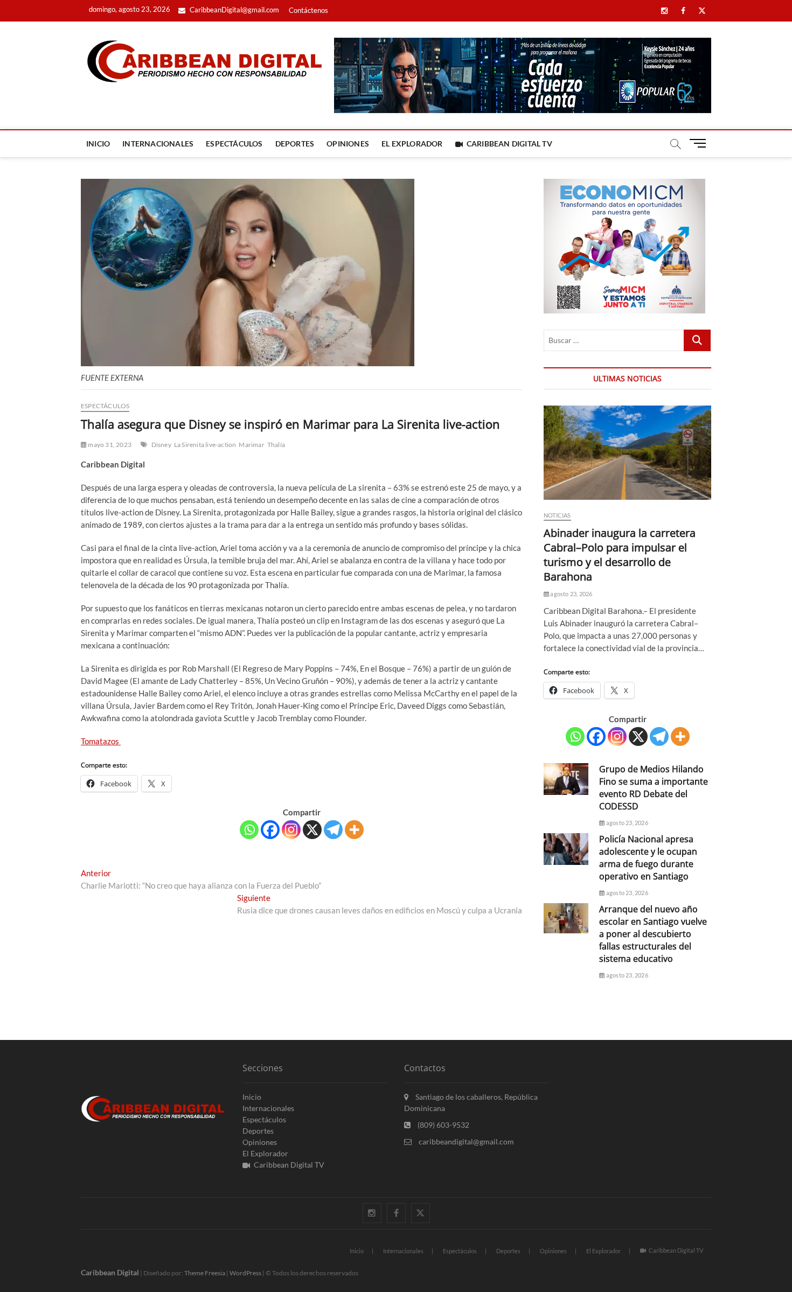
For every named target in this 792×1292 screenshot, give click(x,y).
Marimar (251, 445)
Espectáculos (234, 143)
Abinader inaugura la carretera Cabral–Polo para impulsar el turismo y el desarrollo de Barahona (620, 555)
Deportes (295, 143)
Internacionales (157, 143)
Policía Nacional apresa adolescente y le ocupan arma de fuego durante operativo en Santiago (648, 857)
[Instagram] (291, 829)
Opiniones (347, 143)
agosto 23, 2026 (570, 593)
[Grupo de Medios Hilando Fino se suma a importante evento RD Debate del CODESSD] (566, 779)
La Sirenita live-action (205, 445)
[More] (354, 829)
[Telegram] (333, 829)
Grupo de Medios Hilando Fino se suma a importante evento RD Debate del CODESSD (653, 787)
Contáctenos (308, 10)
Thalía (276, 445)
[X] (312, 829)
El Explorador (412, 143)
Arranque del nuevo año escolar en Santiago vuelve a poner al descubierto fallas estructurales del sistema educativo (653, 934)
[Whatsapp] (249, 829)
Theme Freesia (204, 1273)
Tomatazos (101, 741)
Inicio (98, 143)
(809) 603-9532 (442, 1124)
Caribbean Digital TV (509, 143)
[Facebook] (270, 829)
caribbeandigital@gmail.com (465, 1141)
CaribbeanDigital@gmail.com (233, 9)
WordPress (245, 1273)
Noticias (557, 515)
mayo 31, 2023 (109, 445)
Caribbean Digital (110, 1272)
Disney (161, 445)
